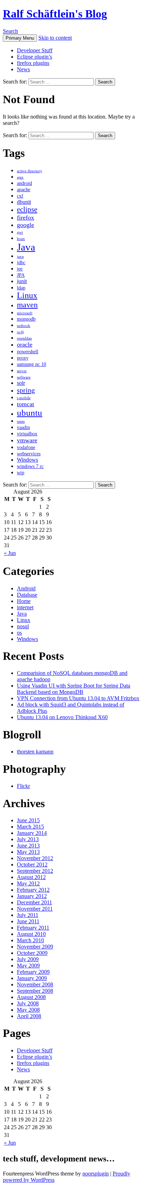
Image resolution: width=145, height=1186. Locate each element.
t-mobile (24, 398)
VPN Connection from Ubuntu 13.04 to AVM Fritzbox (78, 698)
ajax (20, 177)
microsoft (24, 313)
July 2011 (27, 915)
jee (20, 269)
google (25, 224)
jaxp (20, 257)
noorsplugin (95, 1174)
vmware (27, 440)
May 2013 (28, 852)
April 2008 (29, 1016)
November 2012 (35, 858)
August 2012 (31, 877)
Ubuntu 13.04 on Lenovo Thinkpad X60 (62, 717)
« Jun (10, 553)
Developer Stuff (34, 50)
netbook (23, 326)
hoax (21, 239)
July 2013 (28, 839)
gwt (20, 232)
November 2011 (35, 909)
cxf (20, 196)
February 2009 (33, 972)
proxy (23, 358)
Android (26, 588)
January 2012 (32, 896)
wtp (20, 472)
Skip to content (55, 38)
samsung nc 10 (31, 364)
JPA (21, 275)
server (22, 371)
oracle (24, 344)
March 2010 (30, 940)
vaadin (23, 427)
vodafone (26, 447)
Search (10, 31)
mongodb (26, 319)
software (24, 377)
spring (26, 390)
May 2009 (28, 966)
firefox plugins (33, 63)
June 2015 (28, 820)
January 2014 (32, 833)
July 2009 (28, 959)
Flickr (23, 786)
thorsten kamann (35, 752)
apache (23, 189)
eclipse (27, 209)
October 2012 (32, 864)
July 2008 (28, 1003)
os (19, 633)
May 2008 (28, 1010)
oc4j (20, 332)
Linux (27, 295)
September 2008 (35, 991)
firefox (25, 217)
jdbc (21, 262)
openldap (24, 338)
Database (27, 595)
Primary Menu (20, 38)
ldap (21, 287)
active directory (29, 171)
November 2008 (35, 984)
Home (24, 601)
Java (26, 247)
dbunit (24, 202)
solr (21, 383)
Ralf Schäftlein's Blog (55, 13)
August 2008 (31, 997)
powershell (27, 351)
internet (25, 607)
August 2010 (31, 934)
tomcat (25, 404)
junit (22, 281)
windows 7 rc (30, 466)
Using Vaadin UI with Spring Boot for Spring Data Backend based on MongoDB (73, 689)
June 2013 (28, 846)
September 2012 (35, 871)
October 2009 (32, 953)
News (23, 69)
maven (27, 304)
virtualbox (27, 433)
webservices (28, 453)
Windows (27, 460)
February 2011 (33, 928)
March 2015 (30, 827)
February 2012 (33, 890)
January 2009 (32, 978)
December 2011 (34, 902)
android (24, 183)
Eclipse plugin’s (34, 57)
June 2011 (28, 921)
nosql (23, 626)
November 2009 (35, 947)
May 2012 (28, 883)
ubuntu (29, 412)
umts (21, 421)
